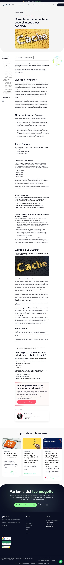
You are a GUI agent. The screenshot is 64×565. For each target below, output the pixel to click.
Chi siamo (13, 4)
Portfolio (49, 4)
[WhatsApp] (60, 562)
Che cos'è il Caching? (7, 61)
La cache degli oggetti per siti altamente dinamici (9, 86)
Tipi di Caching (6, 67)
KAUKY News (47, 477)
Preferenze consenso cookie (44, 560)
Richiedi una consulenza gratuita (24, 505)
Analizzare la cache (8, 89)
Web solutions (21, 4)
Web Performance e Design (26, 10)
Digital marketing (31, 4)
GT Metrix (19, 365)
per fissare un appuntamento (26, 378)
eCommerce (7, 472)
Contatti (27, 533)
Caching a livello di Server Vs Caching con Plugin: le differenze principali (8, 75)
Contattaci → (38, 1)
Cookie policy (41, 557)
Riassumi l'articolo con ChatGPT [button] (25, 57)
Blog (54, 4)
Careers (27, 531)
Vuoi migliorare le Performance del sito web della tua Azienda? (8, 92)
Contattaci (43, 505)
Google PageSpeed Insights (23, 363)
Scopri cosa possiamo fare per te (26, 402)
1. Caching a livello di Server (8, 69)
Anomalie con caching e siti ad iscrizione (9, 83)
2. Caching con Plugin (9, 72)
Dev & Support (41, 4)
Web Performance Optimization (38, 358)
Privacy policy (48, 557)
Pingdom (19, 367)
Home (16, 10)
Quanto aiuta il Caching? (6, 80)
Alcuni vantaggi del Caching (7, 64)
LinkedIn (28, 418)
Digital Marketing (29, 523)
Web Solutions (29, 521)
